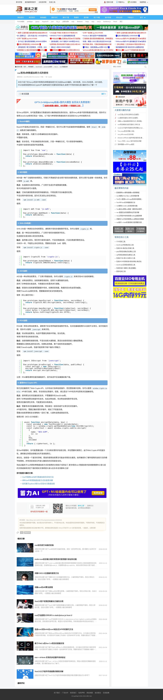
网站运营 (119, 17)
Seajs (87, 21)
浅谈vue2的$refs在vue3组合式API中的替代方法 (54, 629)
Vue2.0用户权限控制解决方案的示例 (49, 601)
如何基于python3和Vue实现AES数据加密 (38, 484)
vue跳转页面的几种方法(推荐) (128, 118)
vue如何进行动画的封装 (44, 545)
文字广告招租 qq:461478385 (93, 33)
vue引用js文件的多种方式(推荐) (128, 114)
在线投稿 (106, 693)
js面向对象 (65, 21)
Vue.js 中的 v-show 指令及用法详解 (129, 141)
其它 (121, 21)
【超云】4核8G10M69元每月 (60, 47)
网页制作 (32, 17)
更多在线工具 (121, 271)
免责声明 (81, 693)
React (115, 21)
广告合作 (65, 693)
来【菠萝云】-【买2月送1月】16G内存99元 (32, 36)
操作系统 (108, 17)
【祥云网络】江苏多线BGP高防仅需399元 (130, 44)
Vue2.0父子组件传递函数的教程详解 (49, 671)
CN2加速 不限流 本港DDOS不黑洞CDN (63, 33)
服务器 (86, 17)
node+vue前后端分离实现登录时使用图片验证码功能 (56, 559)
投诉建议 (98, 693)
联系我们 (73, 693)
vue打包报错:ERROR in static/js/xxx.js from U (53, 615)
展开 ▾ (103, 94)
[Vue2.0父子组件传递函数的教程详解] (25, 674)
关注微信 (133, 2)
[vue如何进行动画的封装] (25, 548)
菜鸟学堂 (19, 2)
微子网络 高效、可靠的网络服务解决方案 (97, 44)
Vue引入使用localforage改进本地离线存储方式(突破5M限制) (136, 199)
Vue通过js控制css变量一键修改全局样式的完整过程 (133, 209)
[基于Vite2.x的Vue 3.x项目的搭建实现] (25, 646)
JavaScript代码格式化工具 (125, 245)
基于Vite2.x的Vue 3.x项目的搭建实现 (49, 643)
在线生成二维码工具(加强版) (126, 268)
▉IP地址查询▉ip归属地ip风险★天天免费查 (65, 38)
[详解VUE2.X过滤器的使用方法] (25, 576)
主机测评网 (42, 2)
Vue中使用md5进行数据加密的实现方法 (38, 477)
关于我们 (57, 693)
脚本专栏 (54, 17)
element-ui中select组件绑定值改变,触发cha (132, 138)
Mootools (80, 21)
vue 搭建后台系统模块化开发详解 (127, 212)
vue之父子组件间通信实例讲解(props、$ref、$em (134, 128)
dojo (93, 21)
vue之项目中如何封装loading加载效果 (129, 216)
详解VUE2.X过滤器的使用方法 (47, 573)
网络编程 (43, 17)
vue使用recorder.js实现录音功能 (126, 206)
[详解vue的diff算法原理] (25, 590)
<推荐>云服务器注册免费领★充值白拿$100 (32, 33)
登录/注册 (109, 2)
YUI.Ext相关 (20, 21)
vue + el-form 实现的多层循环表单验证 (50, 657)
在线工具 (52, 2)
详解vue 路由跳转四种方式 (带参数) (130, 121)
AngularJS (45, 21)
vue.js (99, 21)
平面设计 (131, 17)
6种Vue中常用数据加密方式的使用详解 (37, 480)
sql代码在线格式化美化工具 (125, 255)
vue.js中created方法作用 (126, 134)
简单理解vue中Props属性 (126, 144)
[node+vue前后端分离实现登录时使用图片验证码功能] (25, 562)
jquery (37, 21)
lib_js (58, 21)
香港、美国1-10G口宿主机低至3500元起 (97, 41)
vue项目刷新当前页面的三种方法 (129, 124)
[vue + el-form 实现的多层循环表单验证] (25, 660)
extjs (73, 21)
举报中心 (121, 2)
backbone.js (107, 21)
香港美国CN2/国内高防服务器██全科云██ (32, 50)
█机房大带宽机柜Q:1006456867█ (128, 36)
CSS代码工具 (120, 241)
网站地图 (90, 693)
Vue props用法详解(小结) (126, 131)
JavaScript (38, 67)
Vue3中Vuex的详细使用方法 (125, 202)
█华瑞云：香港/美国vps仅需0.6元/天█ (96, 47)
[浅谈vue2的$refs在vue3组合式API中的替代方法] (25, 632)
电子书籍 (97, 17)
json (52, 21)
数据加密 (27, 532)
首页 (25, 67)
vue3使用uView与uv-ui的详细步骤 (127, 196)
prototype (30, 21)
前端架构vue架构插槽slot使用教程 (127, 192)
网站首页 (21, 17)
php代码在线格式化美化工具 (126, 251)
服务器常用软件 (30, 2)
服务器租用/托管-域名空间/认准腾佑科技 (130, 47)
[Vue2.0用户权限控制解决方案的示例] (25, 604)
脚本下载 (66, 17)
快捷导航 (143, 2)
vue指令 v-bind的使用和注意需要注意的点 (130, 222)
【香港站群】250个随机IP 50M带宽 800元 (65, 41)
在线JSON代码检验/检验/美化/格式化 (128, 261)
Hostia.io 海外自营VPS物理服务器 (95, 36)
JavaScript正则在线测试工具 (125, 265)
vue (22, 532)
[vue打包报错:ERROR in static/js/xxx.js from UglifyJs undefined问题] (25, 618)
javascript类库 (48, 67)
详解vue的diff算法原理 (44, 587)
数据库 (76, 17)
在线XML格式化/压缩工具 (125, 248)
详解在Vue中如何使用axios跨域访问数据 (130, 219)
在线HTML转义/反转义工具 (125, 258)
